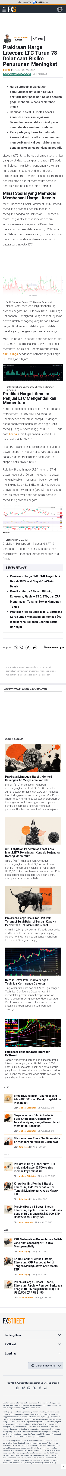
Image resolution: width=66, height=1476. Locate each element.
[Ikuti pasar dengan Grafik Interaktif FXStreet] (33, 1033)
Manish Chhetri (21, 37)
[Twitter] (34, 1388)
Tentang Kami (13, 1335)
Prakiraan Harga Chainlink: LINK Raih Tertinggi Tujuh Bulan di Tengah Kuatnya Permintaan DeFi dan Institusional (30, 921)
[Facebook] (40, 1388)
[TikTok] (46, 1388)
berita (13, 434)
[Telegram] (23, 1388)
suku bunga (10, 354)
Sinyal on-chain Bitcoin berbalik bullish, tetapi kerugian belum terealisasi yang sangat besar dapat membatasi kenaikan (37, 1121)
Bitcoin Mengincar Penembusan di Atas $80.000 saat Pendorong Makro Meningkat (37, 1099)
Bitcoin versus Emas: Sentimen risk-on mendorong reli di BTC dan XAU (37, 1140)
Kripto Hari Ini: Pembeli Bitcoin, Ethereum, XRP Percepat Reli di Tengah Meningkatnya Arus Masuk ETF (36, 1189)
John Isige (24, 1147)
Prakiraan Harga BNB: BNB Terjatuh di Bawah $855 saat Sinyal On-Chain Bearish (35, 581)
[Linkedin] (29, 1388)
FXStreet (12, 7)
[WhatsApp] (17, 1388)
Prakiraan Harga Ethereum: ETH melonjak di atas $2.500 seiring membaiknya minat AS (34, 1167)
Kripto (6, 70)
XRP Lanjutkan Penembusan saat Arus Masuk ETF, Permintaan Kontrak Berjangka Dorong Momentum (32, 852)
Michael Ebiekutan (27, 1108)
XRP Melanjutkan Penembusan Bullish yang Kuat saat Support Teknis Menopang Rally (38, 1243)
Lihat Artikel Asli (40, 74)
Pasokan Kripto (55, 647)
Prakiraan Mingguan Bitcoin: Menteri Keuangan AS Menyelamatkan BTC (28, 778)
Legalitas (10, 1353)
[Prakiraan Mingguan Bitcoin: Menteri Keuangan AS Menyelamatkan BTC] (33, 758)
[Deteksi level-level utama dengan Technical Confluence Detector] (33, 962)
